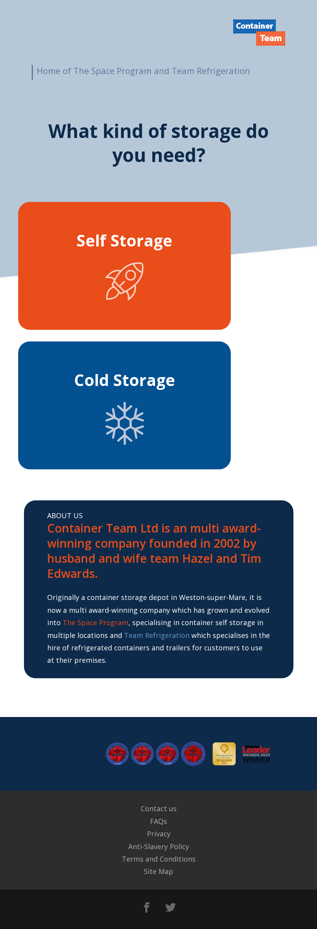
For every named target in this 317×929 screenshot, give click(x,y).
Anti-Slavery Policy (158, 846)
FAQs (158, 821)
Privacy (158, 833)
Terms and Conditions (159, 859)
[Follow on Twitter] (170, 907)
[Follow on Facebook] (146, 907)
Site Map (158, 871)
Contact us (159, 808)
